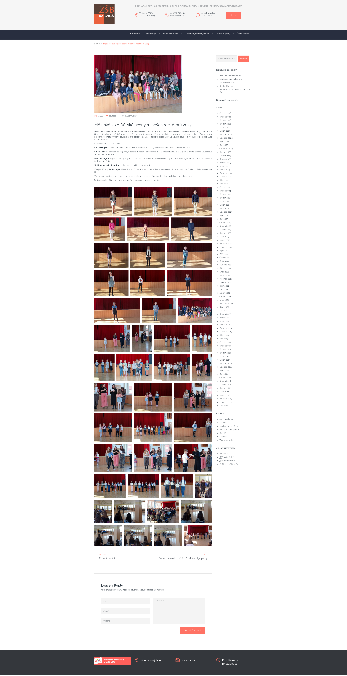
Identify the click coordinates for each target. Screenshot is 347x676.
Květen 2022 (225, 261)
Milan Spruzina (130, 116)
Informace (135, 34)
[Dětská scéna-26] (193, 397)
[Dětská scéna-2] (153, 201)
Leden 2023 (224, 240)
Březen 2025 (225, 162)
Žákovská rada (226, 440)
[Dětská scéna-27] (113, 427)
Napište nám (189, 660)
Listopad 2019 (225, 331)
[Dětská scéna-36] (203, 486)
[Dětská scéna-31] (153, 458)
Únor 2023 (224, 236)
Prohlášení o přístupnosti (230, 662)
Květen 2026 (225, 117)
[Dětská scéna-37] (103, 511)
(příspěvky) (226, 457)
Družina (222, 422)
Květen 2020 (225, 314)
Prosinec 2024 (225, 173)
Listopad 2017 (225, 402)
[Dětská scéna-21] (134, 367)
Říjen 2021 (224, 286)
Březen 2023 (225, 233)
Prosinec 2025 (225, 134)
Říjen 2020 (224, 307)
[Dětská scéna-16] (112, 338)
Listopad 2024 (225, 176)
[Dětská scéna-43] (168, 535)
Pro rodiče (151, 34)
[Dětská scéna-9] (189, 255)
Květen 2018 (225, 381)
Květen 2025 (225, 155)
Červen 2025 (225, 152)
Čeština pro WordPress (229, 464)
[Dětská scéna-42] (138, 535)
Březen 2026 (225, 124)
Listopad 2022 (225, 247)
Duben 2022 (225, 265)
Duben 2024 (225, 194)
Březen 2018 (225, 388)
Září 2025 (223, 145)
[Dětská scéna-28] (153, 427)
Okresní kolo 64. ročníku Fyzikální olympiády (183, 558)
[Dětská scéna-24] (113, 397)
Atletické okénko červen (230, 75)
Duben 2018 (225, 384)
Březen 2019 (225, 353)
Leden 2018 (224, 395)
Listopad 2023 (225, 212)
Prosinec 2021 (225, 279)
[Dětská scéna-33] (110, 486)
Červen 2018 (225, 377)
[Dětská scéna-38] (129, 511)
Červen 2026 (225, 113)
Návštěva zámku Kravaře (230, 79)
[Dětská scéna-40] (196, 511)
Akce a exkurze (226, 419)
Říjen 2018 (224, 370)
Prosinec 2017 (225, 398)
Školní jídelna (243, 34)
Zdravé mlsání (107, 558)
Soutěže (112, 116)
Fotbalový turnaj (226, 82)
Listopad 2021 (225, 282)
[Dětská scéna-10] (111, 283)
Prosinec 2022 (225, 243)
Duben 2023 (225, 229)
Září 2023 (223, 219)
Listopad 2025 (225, 138)
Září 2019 (223, 339)
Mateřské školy (223, 34)
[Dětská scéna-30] (113, 458)
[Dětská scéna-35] (177, 486)
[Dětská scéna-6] (191, 229)
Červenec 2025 (226, 148)
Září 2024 (223, 184)
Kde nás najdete (151, 660)
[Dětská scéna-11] (147, 283)
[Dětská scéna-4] (109, 229)
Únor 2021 (224, 300)
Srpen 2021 (224, 293)
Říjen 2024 (224, 180)
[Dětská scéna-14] (159, 310)
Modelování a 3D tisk (229, 426)
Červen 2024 (225, 187)
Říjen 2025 (224, 141)
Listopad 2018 (225, 367)
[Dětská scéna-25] (153, 397)
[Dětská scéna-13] (117, 310)
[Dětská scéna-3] (193, 201)
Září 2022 (223, 254)
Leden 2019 (224, 360)
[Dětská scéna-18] (172, 338)
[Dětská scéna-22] (172, 367)
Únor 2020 (224, 321)
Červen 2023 (225, 222)
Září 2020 (223, 310)
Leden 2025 (224, 169)
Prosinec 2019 (225, 328)
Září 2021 (223, 289)
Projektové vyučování (229, 429)
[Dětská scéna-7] (111, 255)
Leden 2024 (224, 205)
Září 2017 (223, 405)
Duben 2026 (225, 120)
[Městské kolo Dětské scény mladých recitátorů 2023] (153, 84)
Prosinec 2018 (225, 363)
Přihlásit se (224, 453)
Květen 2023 (225, 226)
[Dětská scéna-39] (163, 511)
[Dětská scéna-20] (104, 367)
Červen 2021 (225, 296)
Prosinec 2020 (226, 303)
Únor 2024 (224, 201)
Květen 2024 (225, 191)
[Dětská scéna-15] (195, 310)
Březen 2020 (225, 317)
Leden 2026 (225, 131)
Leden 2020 (225, 324)
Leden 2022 (224, 275)
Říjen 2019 (224, 335)
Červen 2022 (225, 257)
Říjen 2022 (224, 250)
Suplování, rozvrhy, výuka (197, 34)
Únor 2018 (224, 391)
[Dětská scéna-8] (147, 255)
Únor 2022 (224, 272)
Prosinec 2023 (225, 208)
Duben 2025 (225, 159)
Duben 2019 (225, 349)
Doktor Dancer (226, 86)
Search (243, 58)
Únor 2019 (224, 356)
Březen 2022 (225, 268)
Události (223, 436)
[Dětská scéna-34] (143, 486)
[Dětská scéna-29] (193, 427)
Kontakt (234, 15)
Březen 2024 (225, 198)
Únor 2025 (224, 166)
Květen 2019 (225, 346)
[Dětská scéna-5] (148, 229)
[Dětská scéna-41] (108, 535)
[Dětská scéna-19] (202, 338)
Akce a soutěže (170, 34)
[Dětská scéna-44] (198, 535)
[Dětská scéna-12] (189, 283)
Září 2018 (223, 374)
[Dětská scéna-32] (193, 458)
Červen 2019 (225, 342)
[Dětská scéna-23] (202, 367)
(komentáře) (227, 460)
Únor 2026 (224, 127)
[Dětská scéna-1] (113, 201)
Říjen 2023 (224, 215)
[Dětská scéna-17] (142, 338)
